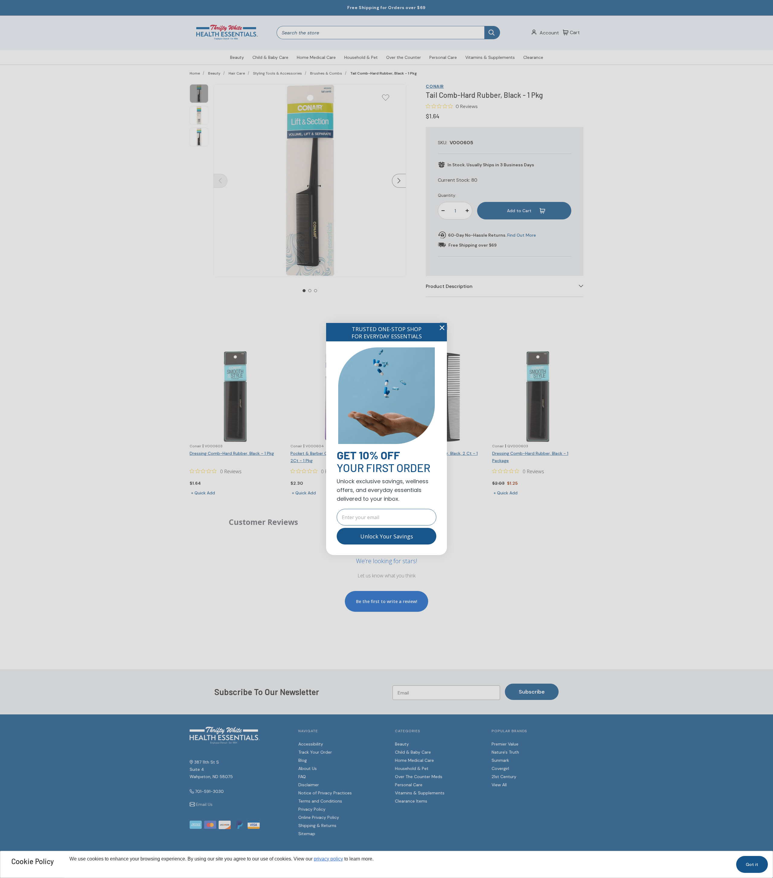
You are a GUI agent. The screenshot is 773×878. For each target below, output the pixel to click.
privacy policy (328, 858)
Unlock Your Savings (386, 536)
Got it (752, 864)
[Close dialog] (442, 328)
